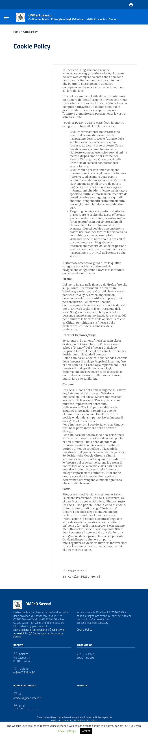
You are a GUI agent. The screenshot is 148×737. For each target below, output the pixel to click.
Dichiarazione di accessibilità (30, 629)
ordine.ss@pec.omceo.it (27, 698)
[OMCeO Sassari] (20, 17)
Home (16, 32)
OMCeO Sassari (38, 604)
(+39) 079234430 (24, 672)
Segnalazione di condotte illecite (38, 635)
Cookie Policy (84, 629)
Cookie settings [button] (67, 731)
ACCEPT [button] (86, 731)
